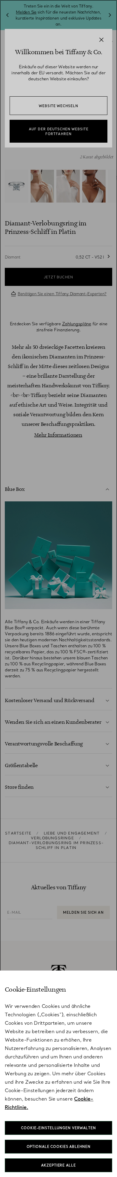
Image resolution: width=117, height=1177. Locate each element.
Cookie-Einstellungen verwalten (58, 1128)
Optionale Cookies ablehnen (59, 1146)
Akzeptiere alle (58, 1165)
